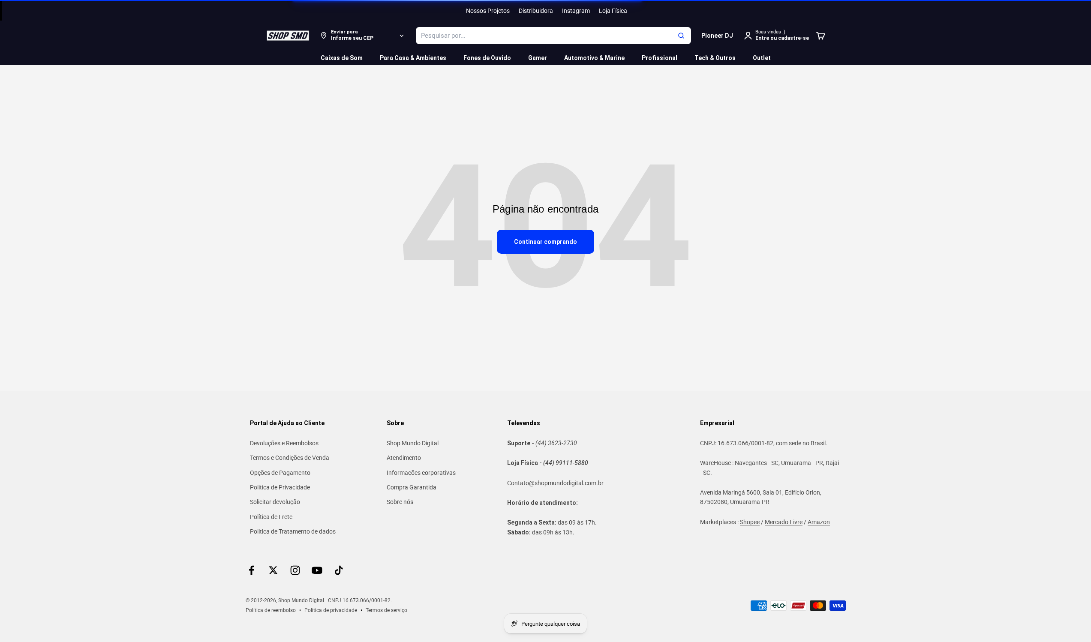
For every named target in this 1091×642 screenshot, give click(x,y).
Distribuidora (536, 10)
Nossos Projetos (488, 10)
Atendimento (404, 457)
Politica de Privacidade (280, 487)
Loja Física (613, 10)
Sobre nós (400, 501)
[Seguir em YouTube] (317, 570)
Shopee (750, 522)
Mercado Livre (783, 522)
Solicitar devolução (275, 501)
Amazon (819, 522)
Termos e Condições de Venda (289, 457)
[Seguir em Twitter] (273, 570)
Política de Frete (271, 516)
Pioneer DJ (717, 35)
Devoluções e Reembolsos (284, 443)
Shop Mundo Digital (413, 443)
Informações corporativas (421, 472)
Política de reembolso (271, 610)
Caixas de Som (342, 57)
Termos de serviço (386, 610)
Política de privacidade (330, 610)
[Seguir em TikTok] (339, 570)
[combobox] (553, 35)
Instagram (576, 10)
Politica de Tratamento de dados (293, 531)
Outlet (762, 57)
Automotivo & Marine (594, 57)
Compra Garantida (411, 487)
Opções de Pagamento (280, 472)
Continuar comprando (545, 241)
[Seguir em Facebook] (251, 570)
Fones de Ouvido (487, 57)
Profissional (659, 57)
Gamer (537, 57)
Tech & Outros (715, 57)
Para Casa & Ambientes (413, 57)
